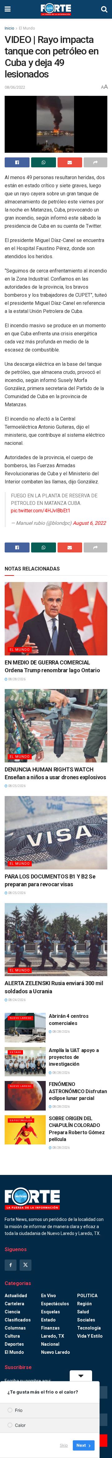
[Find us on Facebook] (10, 1265)
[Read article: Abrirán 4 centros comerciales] (25, 1027)
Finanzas (50, 1327)
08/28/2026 (16, 679)
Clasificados (18, 1319)
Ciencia (12, 1311)
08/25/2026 (16, 786)
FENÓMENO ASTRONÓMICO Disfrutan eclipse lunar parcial (78, 1091)
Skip (64, 1445)
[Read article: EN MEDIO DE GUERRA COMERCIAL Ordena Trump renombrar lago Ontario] (56, 618)
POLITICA (87, 1295)
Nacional (50, 1344)
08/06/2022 (15, 87)
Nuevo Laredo (20, 1018)
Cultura (12, 1336)
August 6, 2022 (89, 523)
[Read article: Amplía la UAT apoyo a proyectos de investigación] (25, 1061)
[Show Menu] (8, 9)
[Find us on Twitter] (25, 1265)
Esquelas (50, 1311)
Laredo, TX (52, 1336)
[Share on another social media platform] (95, 162)
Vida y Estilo (90, 1336)
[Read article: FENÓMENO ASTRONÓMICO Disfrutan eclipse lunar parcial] (25, 1095)
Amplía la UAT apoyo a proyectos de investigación (74, 1057)
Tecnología (89, 1327)
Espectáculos (21, 1120)
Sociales (86, 1319)
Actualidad (16, 1295)
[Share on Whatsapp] (43, 162)
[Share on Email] (70, 162)
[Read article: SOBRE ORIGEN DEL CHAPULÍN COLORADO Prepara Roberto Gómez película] (25, 1129)
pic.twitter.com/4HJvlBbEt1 (40, 511)
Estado (15, 1052)
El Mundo (27, 28)
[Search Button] (104, 9)
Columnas (15, 1327)
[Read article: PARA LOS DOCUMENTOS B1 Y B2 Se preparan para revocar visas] (56, 832)
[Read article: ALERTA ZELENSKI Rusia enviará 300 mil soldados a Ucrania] (56, 939)
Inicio (9, 28)
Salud (83, 1311)
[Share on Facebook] (17, 162)
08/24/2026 (16, 1000)
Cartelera (14, 1303)
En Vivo (48, 1295)
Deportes (14, 1344)
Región (84, 1303)
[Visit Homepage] (56, 9)
